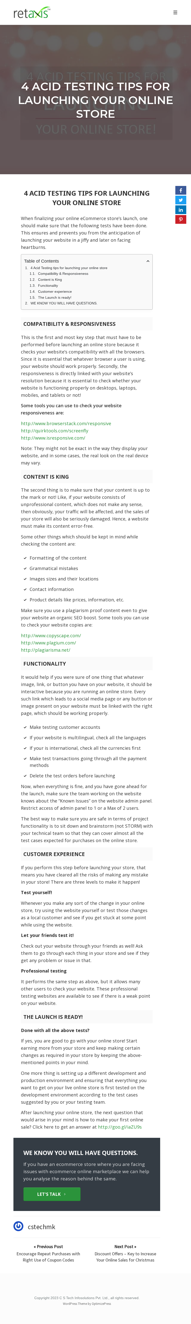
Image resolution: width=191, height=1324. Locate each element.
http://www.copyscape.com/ (51, 635)
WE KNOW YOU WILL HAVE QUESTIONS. (64, 303)
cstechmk (41, 1226)
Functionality (48, 286)
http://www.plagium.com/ (48, 643)
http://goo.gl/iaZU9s (120, 1127)
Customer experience (55, 291)
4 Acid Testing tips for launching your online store (95, 99)
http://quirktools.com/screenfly (54, 431)
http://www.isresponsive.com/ (53, 438)
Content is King (50, 280)
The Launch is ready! (54, 297)
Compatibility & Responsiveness (63, 274)
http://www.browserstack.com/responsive (66, 423)
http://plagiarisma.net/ (45, 650)
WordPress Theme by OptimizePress (87, 1304)
